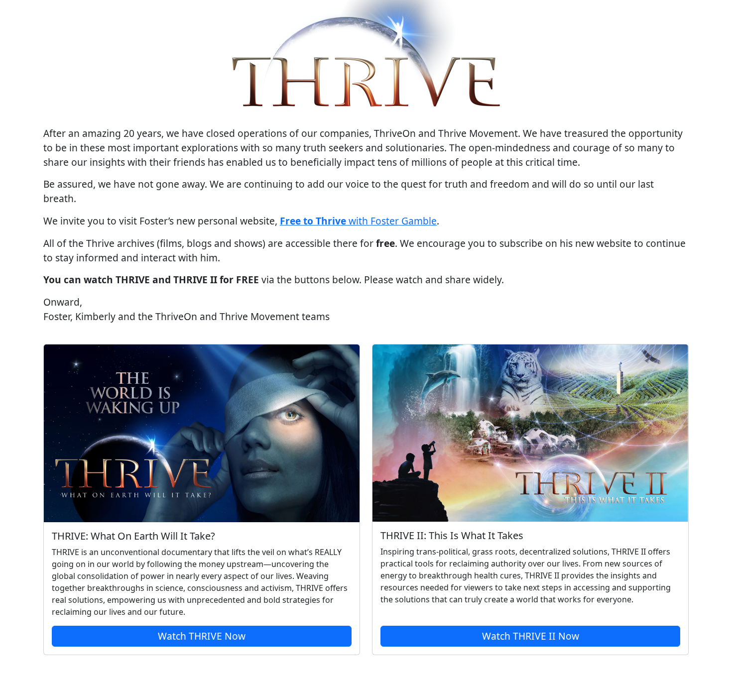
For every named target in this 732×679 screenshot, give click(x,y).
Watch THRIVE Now (201, 636)
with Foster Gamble (358, 220)
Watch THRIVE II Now (530, 636)
